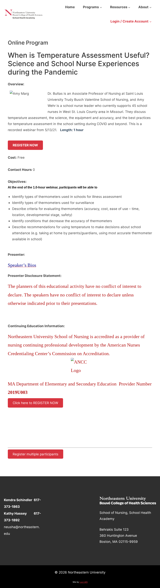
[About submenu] (150, 7)
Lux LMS (84, 582)
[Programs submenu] (101, 7)
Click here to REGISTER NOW (35, 403)
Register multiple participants (35, 454)
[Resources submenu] (129, 7)
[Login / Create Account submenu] (150, 22)
